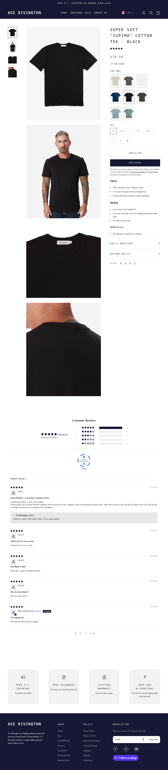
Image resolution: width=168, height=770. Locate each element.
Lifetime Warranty (90, 746)
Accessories (62, 750)
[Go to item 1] (12, 32)
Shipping (86, 750)
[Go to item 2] (12, 46)
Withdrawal (87, 760)
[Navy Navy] (115, 97)
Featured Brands (63, 755)
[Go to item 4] (12, 72)
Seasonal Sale (80, 12)
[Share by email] (134, 263)
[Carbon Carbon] (128, 81)
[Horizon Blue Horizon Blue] (115, 113)
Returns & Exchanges (91, 741)
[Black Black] (128, 97)
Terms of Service (89, 736)
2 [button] (80, 633)
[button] (116, 48)
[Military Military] (141, 97)
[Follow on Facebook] (115, 749)
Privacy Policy (88, 731)
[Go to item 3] (12, 59)
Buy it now (135, 163)
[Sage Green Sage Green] (128, 113)
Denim (60, 731)
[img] (16, 487)
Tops (59, 736)
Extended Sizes (63, 760)
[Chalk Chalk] (141, 81)
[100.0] (84, 460)
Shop (64, 12)
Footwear (61, 746)
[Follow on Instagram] (126, 749)
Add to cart (135, 153)
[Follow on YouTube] (136, 749)
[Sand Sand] (115, 81)
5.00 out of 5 (63, 434)
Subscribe (153, 740)
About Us (100, 12)
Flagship (86, 755)
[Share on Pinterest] (130, 263)
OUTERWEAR (63, 741)
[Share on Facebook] (121, 263)
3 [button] (85, 633)
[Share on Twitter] (125, 263)
